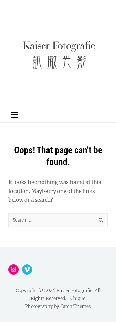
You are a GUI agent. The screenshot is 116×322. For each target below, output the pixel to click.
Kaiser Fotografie (74, 290)
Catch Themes (75, 306)
